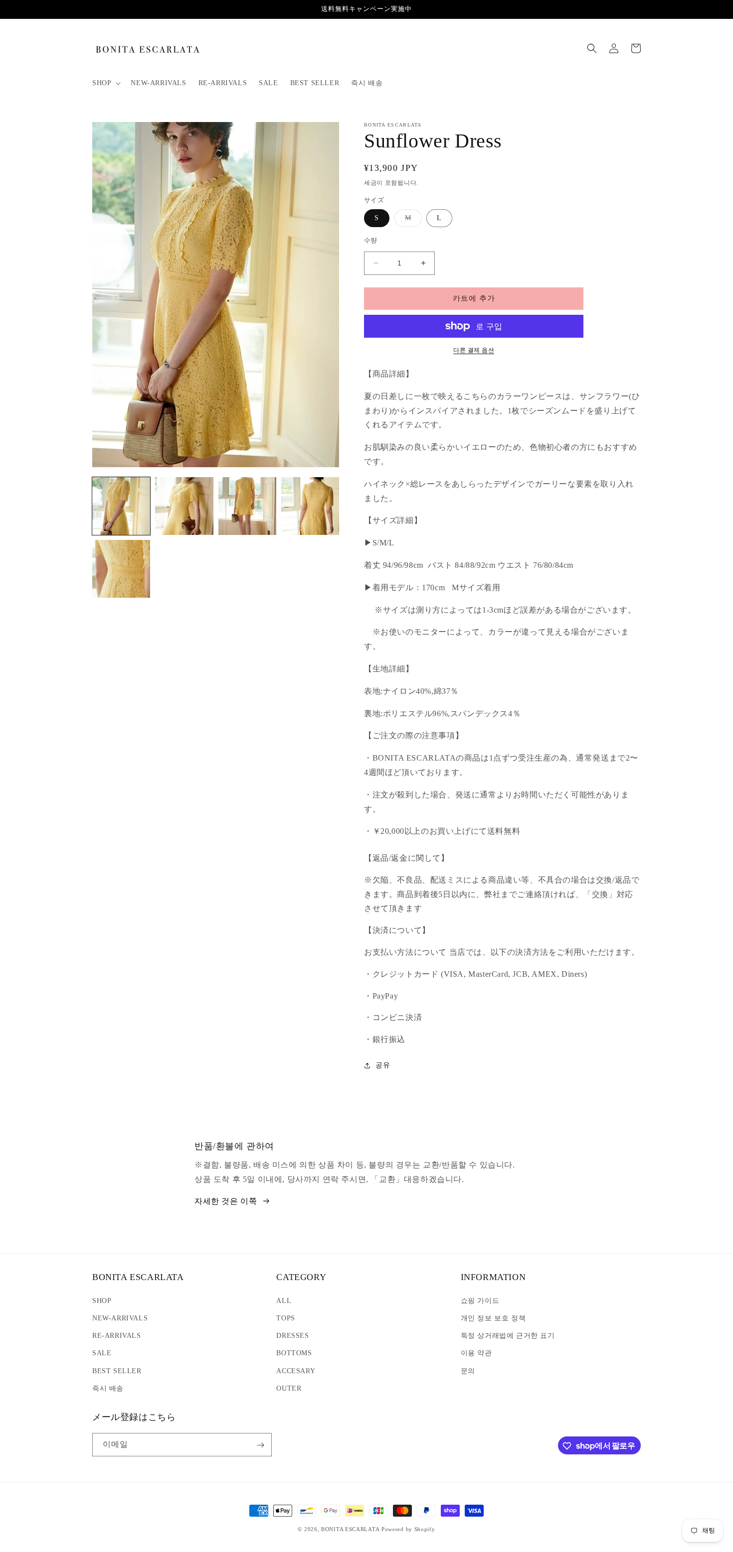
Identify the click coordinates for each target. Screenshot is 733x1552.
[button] (105, 83)
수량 (370, 240)
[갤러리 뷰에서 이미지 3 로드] (247, 506)
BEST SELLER (117, 1370)
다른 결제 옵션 (473, 350)
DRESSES (292, 1335)
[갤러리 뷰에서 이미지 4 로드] (310, 506)
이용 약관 (476, 1353)
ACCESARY (295, 1370)
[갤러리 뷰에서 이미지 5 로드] (121, 569)
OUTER (288, 1388)
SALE (101, 1353)
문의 (468, 1370)
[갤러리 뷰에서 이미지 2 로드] (184, 506)
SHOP (101, 1300)
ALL (283, 1300)
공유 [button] (382, 1065)
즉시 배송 (108, 1388)
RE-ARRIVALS (116, 1335)
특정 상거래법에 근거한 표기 (508, 1335)
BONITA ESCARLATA (350, 1529)
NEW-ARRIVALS (120, 1317)
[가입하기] (260, 1445)
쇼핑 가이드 (480, 1300)
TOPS (285, 1317)
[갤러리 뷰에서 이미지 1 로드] (121, 506)
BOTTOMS (294, 1353)
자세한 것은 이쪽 (225, 1201)
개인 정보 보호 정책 (493, 1317)
